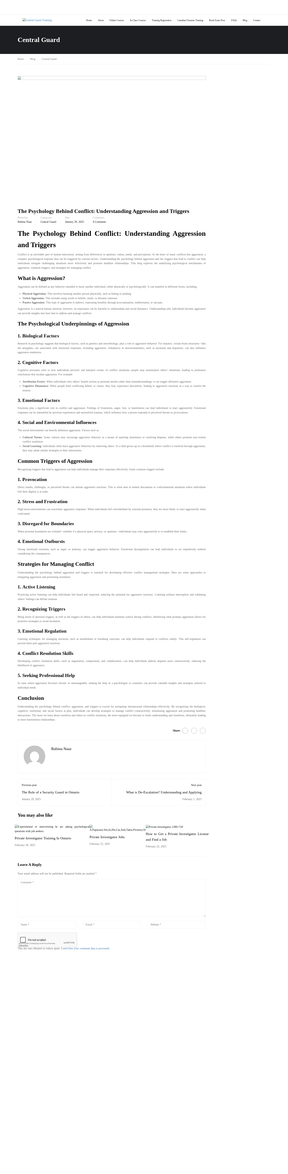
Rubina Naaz (25, 221)
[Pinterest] (203, 731)
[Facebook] (185, 731)
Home (89, 20)
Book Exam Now (217, 20)
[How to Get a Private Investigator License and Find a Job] (164, 826)
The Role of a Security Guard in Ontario (50, 792)
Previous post (29, 785)
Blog (245, 20)
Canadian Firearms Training (190, 20)
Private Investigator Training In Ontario (43, 838)
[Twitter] (194, 731)
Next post (196, 785)
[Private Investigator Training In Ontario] (52, 828)
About (101, 20)
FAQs (234, 20)
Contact (256, 20)
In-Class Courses (138, 20)
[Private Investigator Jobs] (118, 828)
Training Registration (161, 20)
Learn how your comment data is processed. (85, 948)
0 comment (99, 221)
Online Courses (117, 20)
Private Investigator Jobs (107, 837)
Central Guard (49, 58)
